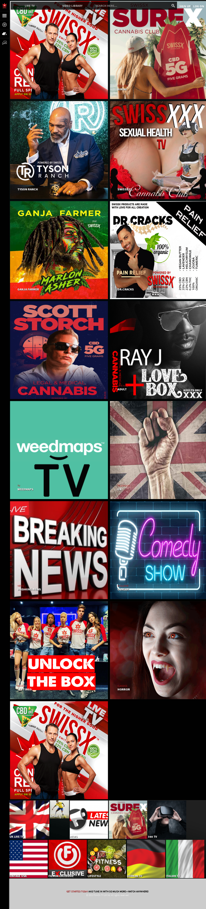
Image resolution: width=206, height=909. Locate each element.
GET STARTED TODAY (77, 891)
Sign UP (185, 6)
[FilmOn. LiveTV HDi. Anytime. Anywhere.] (4, 5)
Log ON (198, 6)
